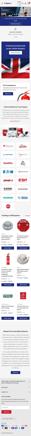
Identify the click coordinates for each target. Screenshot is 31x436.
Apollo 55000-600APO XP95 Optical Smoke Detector (23, 271)
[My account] (25, 3)
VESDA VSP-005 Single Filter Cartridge (7, 307)
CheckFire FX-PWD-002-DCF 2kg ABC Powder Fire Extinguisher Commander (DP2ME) (7, 273)
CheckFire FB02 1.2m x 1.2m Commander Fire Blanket (23, 308)
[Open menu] (2, 3)
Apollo (3, 234)
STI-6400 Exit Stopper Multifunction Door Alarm (23, 237)
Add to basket (7, 248)
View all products (15, 23)
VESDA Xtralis (5, 304)
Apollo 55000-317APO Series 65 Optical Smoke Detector (7, 237)
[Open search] (22, 3)
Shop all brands (15, 52)
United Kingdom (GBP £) (7, 418)
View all (27, 215)
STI (17, 234)
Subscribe (6, 412)
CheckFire (4, 267)
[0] (28, 3)
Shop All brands (14, 121)
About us (15, 372)
